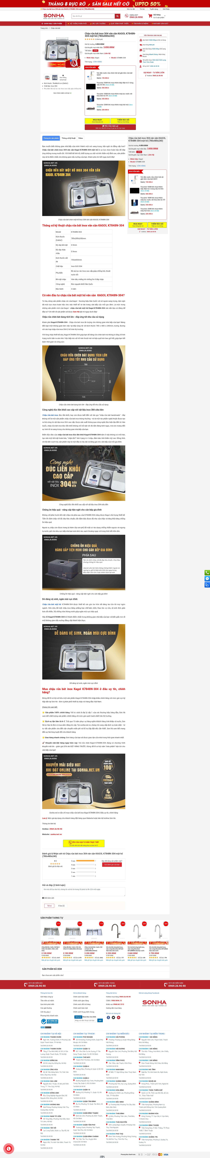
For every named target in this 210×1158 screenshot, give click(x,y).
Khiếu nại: (115, 1004)
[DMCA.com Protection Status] (55, 1027)
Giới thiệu (166, 9)
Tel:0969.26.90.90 (46, 1046)
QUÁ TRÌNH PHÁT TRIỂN (119, 24)
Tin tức (142, 9)
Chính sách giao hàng (81, 1001)
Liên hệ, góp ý (45, 1012)
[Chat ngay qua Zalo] (207, 585)
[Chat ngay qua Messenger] (207, 579)
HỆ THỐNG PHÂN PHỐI (78, 24)
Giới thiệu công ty (46, 997)
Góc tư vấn (131, 9)
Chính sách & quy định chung (83, 1012)
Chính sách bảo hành (80, 997)
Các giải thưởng (46, 1008)
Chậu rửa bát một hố (51, 604)
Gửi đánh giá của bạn (112, 865)
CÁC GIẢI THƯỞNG (99, 24)
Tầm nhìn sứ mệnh (47, 1001)
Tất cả (49, 906)
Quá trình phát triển (47, 1004)
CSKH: (114, 1001)
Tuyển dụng (154, 9)
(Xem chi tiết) (112, 96)
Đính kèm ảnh (49, 898)
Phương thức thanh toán (49, 1016)
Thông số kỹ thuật (68, 138)
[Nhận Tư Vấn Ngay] (207, 572)
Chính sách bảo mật (80, 1008)
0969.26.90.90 (56, 829)
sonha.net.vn (56, 834)
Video (80, 138)
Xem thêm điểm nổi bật (61, 93)
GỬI (100, 1020)
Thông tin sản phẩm (51, 138)
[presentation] (44, 53)
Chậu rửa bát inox (50, 415)
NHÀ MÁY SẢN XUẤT (160, 24)
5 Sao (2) (61, 906)
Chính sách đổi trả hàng (81, 1004)
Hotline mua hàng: (118, 997)
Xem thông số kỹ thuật (63, 79)
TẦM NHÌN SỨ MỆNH (140, 24)
